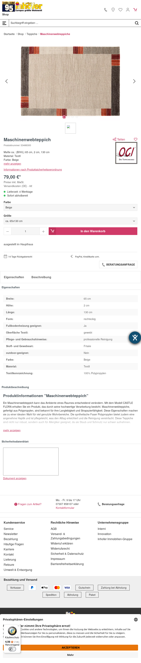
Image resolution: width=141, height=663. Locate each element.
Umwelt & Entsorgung (18, 570)
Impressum (58, 559)
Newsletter (11, 534)
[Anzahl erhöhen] (43, 231)
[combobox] (71, 22)
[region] (70, 88)
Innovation (104, 534)
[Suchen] (137, 22)
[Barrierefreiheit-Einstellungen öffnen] (135, 338)
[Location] (113, 9)
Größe (7, 215)
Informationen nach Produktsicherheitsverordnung (33, 169)
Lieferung (10, 559)
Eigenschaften (14, 277)
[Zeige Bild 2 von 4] (68, 117)
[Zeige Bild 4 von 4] (77, 117)
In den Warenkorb (93, 231)
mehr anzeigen (12, 163)
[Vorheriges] (6, 81)
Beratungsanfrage (120, 264)
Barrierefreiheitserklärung (67, 564)
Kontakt (9, 554)
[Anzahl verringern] (8, 231)
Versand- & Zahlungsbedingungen (65, 536)
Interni (102, 529)
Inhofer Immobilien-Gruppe (115, 539)
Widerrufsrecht (60, 548)
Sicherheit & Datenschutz (67, 553)
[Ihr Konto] (127, 9)
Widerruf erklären (62, 543)
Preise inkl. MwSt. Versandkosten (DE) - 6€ (18, 184)
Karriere (9, 549)
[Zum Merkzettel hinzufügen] (135, 139)
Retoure (9, 564)
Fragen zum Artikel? (29, 504)
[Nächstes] (134, 81)
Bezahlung (11, 539)
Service (9, 529)
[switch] (12, 649)
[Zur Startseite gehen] (22, 6)
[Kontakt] (105, 9)
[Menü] (4, 23)
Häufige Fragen (14, 544)
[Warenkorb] (135, 9)
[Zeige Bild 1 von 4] (64, 117)
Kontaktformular (65, 508)
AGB (54, 529)
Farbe (7, 202)
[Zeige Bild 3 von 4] (73, 117)
